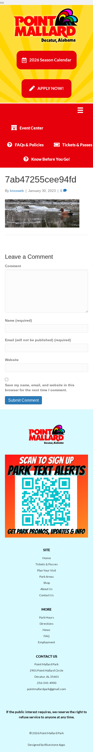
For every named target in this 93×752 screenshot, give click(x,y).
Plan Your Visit (46, 570)
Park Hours (46, 617)
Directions (47, 623)
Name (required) (18, 320)
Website (12, 360)
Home (46, 558)
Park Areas (46, 576)
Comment (13, 266)
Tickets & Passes (46, 564)
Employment (46, 642)
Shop (46, 583)
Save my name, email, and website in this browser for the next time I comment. (39, 387)
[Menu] (83, 110)
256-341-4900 (46, 683)
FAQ (47, 636)
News (46, 630)
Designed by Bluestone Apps (46, 745)
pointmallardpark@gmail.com (46, 689)
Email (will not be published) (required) (38, 340)
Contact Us (46, 595)
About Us (46, 589)
